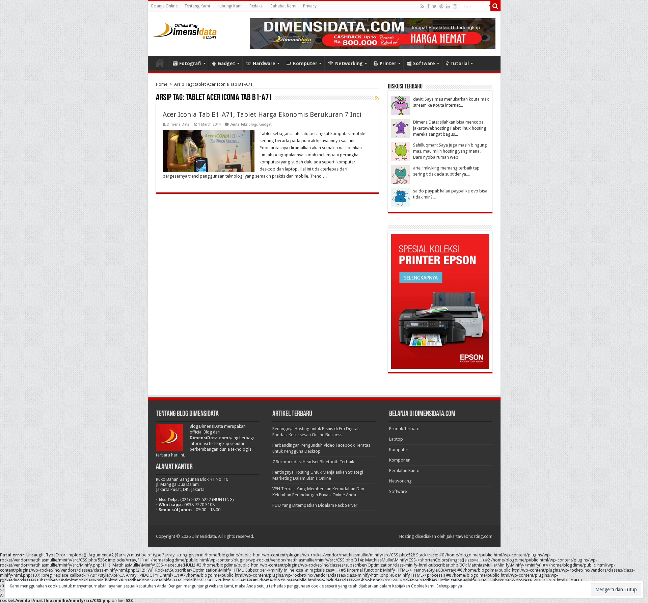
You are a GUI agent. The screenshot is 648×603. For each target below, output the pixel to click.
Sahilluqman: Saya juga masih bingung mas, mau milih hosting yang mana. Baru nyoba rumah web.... (450, 151)
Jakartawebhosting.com (469, 536)
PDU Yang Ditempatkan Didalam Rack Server (314, 505)
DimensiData (178, 124)
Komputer (305, 63)
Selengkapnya (449, 586)
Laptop (396, 439)
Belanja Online (164, 6)
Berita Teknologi (243, 124)
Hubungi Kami (230, 6)
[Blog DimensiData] (185, 30)
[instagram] (455, 6)
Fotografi (190, 63)
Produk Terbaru (404, 428)
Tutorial (459, 63)
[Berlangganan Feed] (377, 98)
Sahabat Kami (283, 6)
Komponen (399, 460)
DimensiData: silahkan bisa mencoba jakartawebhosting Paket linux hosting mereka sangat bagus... (449, 128)
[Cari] (495, 6)
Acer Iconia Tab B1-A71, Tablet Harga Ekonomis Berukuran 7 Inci (262, 114)
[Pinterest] (441, 6)
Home (160, 63)
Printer (388, 63)
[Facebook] (428, 6)
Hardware (264, 63)
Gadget (226, 63)
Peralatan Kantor (405, 470)
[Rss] (422, 6)
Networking (349, 63)
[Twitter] (434, 6)
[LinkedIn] (448, 6)
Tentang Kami (197, 6)
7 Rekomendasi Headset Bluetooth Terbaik (313, 461)
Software (424, 63)
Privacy (310, 6)
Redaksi (256, 6)
